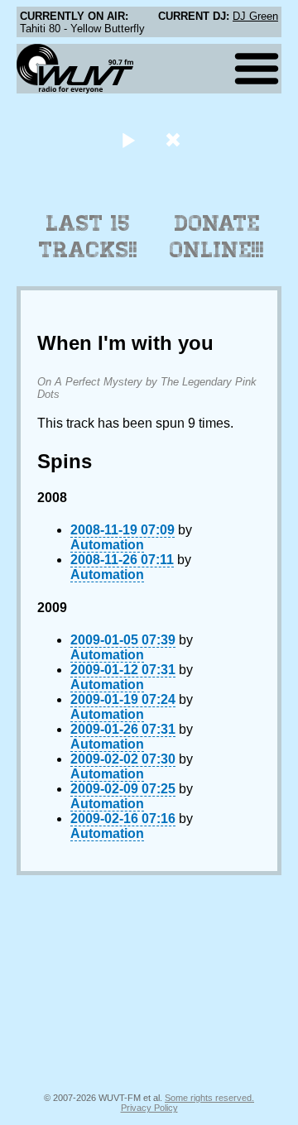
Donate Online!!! (217, 236)
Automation (107, 545)
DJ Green (255, 16)
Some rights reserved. (209, 1098)
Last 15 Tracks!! (88, 236)
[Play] (128, 139)
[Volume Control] (175, 139)
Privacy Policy (149, 1108)
